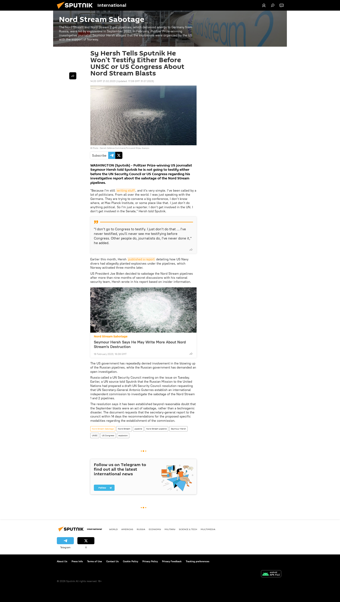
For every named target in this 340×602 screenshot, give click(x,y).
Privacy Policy (150, 561)
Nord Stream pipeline (156, 428)
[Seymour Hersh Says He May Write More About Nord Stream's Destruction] (143, 310)
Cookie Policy (130, 561)
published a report (141, 259)
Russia (141, 529)
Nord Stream (124, 428)
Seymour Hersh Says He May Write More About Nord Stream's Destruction (140, 344)
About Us (62, 561)
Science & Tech (188, 529)
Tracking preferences (197, 561)
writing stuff (126, 190)
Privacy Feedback (172, 561)
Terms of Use (94, 561)
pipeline (138, 428)
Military (170, 529)
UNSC (95, 435)
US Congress (108, 435)
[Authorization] (263, 5)
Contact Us (112, 561)
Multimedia (208, 529)
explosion (123, 435)
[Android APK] (271, 574)
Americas (127, 529)
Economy (155, 529)
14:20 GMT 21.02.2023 (102, 81)
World (113, 529)
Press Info (77, 561)
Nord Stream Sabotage (111, 336)
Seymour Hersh (178, 428)
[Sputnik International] (76, 9)
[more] (191, 249)
